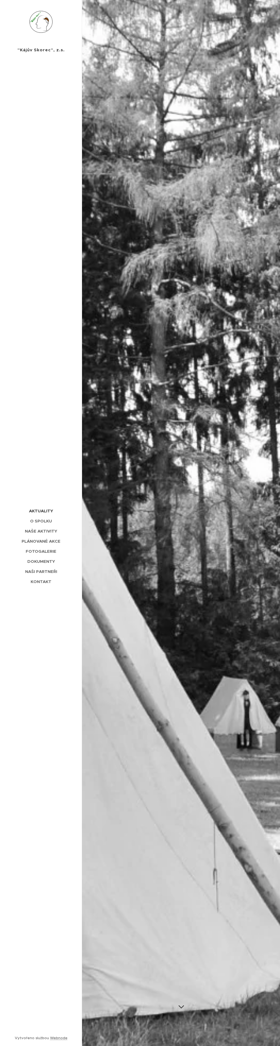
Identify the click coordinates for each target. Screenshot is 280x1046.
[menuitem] (41, 511)
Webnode (59, 1038)
